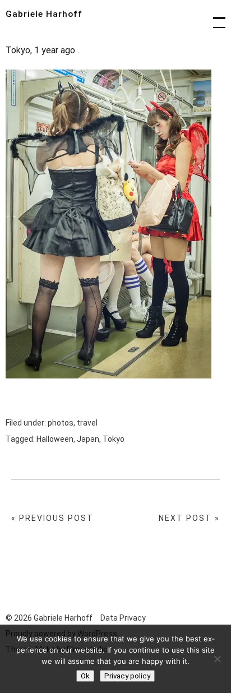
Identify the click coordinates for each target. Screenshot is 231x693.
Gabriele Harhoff (44, 14)
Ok (85, 676)
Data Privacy (123, 617)
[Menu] (214, 17)
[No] (217, 658)
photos (60, 422)
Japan (88, 439)
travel (87, 422)
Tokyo (113, 439)
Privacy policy (127, 676)
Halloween (54, 439)
